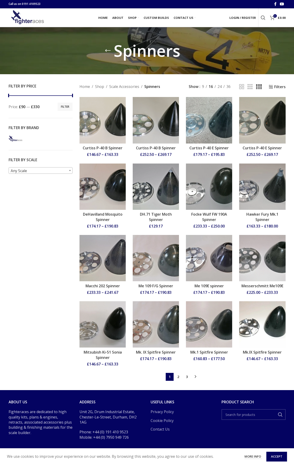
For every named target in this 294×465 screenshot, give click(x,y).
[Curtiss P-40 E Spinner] (209, 120)
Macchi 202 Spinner (103, 285)
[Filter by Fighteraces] (16, 138)
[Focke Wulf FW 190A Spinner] (209, 187)
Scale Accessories (124, 86)
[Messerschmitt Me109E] (262, 258)
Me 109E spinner (209, 285)
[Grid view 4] (259, 87)
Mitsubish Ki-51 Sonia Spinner (103, 355)
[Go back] (108, 50)
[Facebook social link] (275, 3)
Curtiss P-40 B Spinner (102, 148)
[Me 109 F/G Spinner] (156, 258)
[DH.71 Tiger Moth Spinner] (156, 187)
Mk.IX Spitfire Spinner (262, 352)
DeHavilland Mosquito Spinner (102, 217)
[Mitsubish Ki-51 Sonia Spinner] (102, 324)
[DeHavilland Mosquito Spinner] (102, 187)
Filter (65, 107)
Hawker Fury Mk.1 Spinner (262, 217)
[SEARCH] (280, 414)
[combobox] (41, 170)
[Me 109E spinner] (209, 258)
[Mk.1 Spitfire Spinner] (209, 324)
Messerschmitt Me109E (262, 285)
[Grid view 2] (241, 87)
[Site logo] (28, 17)
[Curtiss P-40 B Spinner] (102, 120)
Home (84, 86)
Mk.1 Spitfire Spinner (209, 352)
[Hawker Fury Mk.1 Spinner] (262, 187)
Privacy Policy (162, 411)
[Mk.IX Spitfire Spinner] (262, 324)
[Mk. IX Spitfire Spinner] (156, 324)
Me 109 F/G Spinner (156, 285)
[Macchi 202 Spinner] (102, 258)
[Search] (263, 17)
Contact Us (160, 429)
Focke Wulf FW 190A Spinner (209, 217)
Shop (99, 86)
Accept (276, 456)
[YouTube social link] (281, 3)
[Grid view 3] (250, 87)
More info (253, 456)
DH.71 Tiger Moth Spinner (156, 217)
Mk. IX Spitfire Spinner (156, 352)
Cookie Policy (162, 420)
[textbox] (41, 170)
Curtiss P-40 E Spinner (209, 148)
